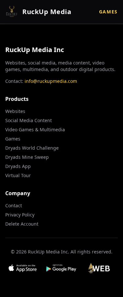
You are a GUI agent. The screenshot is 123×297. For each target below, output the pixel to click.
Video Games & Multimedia (35, 129)
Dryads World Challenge (32, 148)
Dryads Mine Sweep (27, 157)
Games (108, 12)
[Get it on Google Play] (61, 268)
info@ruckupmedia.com (51, 81)
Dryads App (18, 166)
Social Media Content (28, 120)
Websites (15, 111)
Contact (13, 205)
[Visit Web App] (100, 268)
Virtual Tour (18, 175)
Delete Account (21, 224)
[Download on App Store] (22, 268)
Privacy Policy (19, 215)
